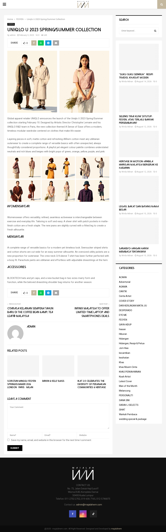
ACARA (123, 277)
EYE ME (123, 315)
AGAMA (123, 286)
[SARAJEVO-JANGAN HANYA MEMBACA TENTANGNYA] (139, 231)
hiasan (122, 329)
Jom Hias (124, 348)
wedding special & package (133, 419)
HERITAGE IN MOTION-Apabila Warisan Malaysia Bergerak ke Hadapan (138, 164)
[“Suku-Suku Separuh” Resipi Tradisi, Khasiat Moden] (139, 57)
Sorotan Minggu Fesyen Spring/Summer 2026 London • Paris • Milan (21, 384)
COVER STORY (126, 301)
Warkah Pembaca (128, 414)
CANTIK (123, 291)
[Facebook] (72, 513)
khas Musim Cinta (128, 367)
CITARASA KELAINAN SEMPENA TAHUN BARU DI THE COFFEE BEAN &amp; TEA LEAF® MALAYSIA (30, 312)
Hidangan (124, 338)
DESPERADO (125, 310)
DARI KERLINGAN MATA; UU (133, 305)
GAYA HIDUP (125, 324)
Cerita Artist (125, 296)
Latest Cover (125, 381)
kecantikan (124, 353)
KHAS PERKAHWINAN (130, 371)
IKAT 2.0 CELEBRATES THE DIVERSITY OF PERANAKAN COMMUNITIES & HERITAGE (91, 384)
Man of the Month (128, 386)
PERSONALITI (126, 395)
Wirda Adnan (127, 81)
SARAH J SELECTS (128, 405)
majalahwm (116, 529)
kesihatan (124, 357)
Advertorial (124, 282)
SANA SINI (124, 400)
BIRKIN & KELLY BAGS (53, 381)
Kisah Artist (125, 376)
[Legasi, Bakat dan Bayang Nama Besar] (139, 189)
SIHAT (122, 409)
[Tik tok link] (93, 513)
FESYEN (11, 24)
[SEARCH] (155, 31)
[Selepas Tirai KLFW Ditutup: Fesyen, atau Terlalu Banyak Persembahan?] (139, 99)
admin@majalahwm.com (89, 504)
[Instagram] (83, 513)
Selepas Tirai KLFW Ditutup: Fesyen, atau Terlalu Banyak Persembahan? (136, 119)
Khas (121, 362)
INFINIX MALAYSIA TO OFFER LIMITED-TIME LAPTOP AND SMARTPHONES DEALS (92, 312)
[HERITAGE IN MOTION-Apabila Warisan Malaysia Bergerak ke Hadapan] (139, 144)
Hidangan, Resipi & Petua (131, 343)
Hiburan (123, 334)
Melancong (124, 390)
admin (13, 35)
